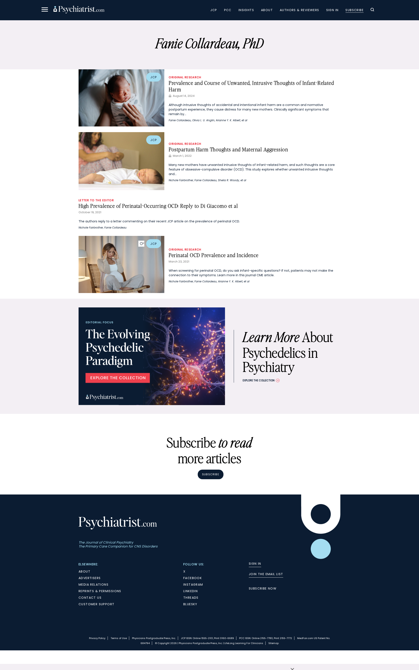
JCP (213, 10)
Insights (246, 10)
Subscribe (354, 10)
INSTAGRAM (193, 584)
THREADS (191, 597)
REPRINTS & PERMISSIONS (100, 591)
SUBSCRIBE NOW (262, 588)
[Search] (372, 10)
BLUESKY (190, 604)
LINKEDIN (190, 591)
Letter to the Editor (96, 200)
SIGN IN (255, 563)
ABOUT (84, 571)
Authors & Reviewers (299, 10)
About (267, 10)
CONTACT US (90, 597)
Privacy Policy (97, 638)
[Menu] (44, 10)
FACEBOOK (192, 578)
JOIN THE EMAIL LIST (266, 574)
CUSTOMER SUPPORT (96, 604)
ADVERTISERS (90, 578)
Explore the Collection (259, 380)
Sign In (332, 10)
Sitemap (273, 643)
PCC (228, 10)
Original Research (185, 77)
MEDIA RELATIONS (93, 584)
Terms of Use (119, 638)
